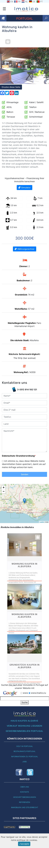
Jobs (24, 762)
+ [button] (3, 487)
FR (19, 2)
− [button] (3, 491)
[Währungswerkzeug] (24, 826)
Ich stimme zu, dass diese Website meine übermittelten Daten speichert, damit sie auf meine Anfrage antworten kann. (24, 464)
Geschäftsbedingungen (24, 797)
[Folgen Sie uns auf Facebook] (19, 772)
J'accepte (24, 844)
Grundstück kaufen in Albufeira (25, 666)
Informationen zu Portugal (24, 756)
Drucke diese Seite (11, 87)
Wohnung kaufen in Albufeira (24, 565)
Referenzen (24, 802)
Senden (24, 474)
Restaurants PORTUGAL (24, 751)
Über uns (24, 787)
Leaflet (42, 522)
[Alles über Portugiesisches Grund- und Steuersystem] (9, 826)
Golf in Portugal (24, 746)
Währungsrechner (25, 249)
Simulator (26, 187)
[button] (3, 65)
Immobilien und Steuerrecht (24, 807)
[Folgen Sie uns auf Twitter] (30, 772)
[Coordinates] (24, 501)
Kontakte (24, 792)
